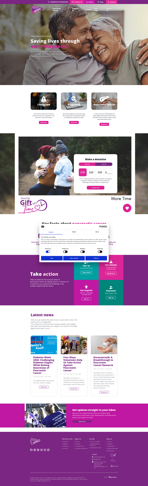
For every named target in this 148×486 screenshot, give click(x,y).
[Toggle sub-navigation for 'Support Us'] (82, 9)
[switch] (63, 251)
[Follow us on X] (48, 450)
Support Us (75, 9)
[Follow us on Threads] (41, 450)
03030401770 (97, 459)
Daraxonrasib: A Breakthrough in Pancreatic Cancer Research (103, 361)
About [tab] (97, 232)
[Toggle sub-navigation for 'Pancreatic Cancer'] (68, 9)
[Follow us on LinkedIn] (34, 450)
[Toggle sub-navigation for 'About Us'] (115, 9)
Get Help (96, 9)
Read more (43, 122)
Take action (86, 272)
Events (88, 9)
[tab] (87, 164)
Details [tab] (74, 232)
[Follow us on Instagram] (38, 450)
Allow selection (74, 258)
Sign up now (82, 421)
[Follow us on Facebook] (31, 450)
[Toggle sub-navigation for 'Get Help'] (102, 9)
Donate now (95, 188)
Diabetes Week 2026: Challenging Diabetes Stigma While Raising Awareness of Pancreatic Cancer (43, 365)
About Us (108, 9)
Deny (51, 258)
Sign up (111, 297)
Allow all (96, 258)
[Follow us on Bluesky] (45, 450)
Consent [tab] (51, 232)
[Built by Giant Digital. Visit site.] (113, 477)
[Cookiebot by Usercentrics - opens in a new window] (100, 227)
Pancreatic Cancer (56, 9)
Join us (86, 299)
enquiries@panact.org (99, 457)
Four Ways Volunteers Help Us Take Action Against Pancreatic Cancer (72, 364)
